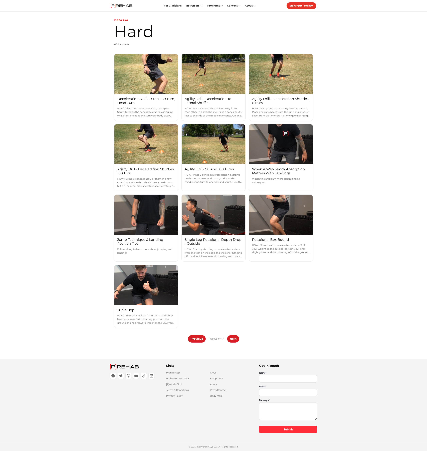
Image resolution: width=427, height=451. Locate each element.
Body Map (216, 395)
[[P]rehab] (132, 366)
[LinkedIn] (151, 376)
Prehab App (173, 372)
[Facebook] (113, 376)
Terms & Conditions (177, 390)
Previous (197, 338)
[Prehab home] (121, 6)
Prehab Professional (177, 378)
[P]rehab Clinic (174, 384)
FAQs (213, 372)
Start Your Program (301, 5)
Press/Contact (218, 390)
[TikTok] (144, 376)
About (213, 384)
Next (233, 338)
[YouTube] (136, 376)
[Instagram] (128, 376)
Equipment (216, 378)
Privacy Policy (174, 395)
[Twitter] (121, 376)
